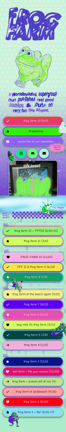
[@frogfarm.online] (32, 153)
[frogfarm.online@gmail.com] (44, 153)
